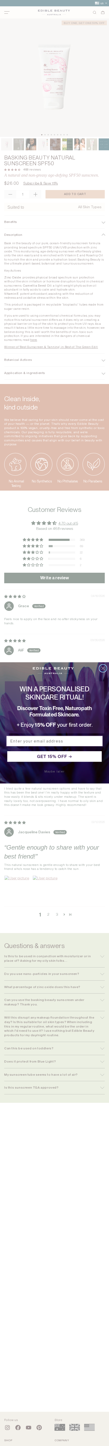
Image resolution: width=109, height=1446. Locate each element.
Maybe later (54, 771)
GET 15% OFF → (54, 756)
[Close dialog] (102, 668)
